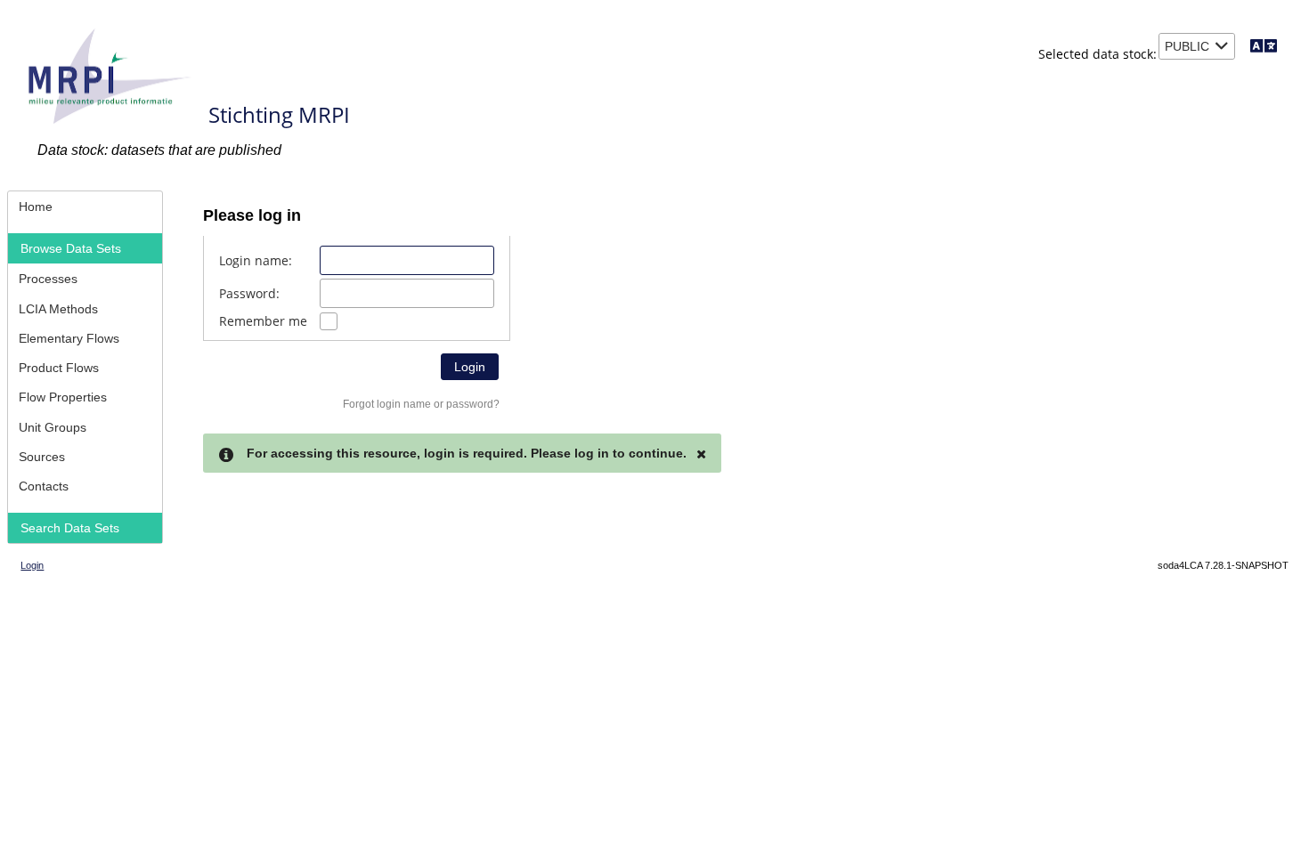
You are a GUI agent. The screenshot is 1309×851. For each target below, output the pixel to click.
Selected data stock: (1097, 53)
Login (32, 565)
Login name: (255, 260)
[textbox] (407, 260)
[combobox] (1197, 46)
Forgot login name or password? (421, 404)
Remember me (263, 320)
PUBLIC (1187, 46)
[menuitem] (85, 206)
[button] (470, 366)
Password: (249, 293)
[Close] (702, 454)
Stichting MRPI (279, 114)
